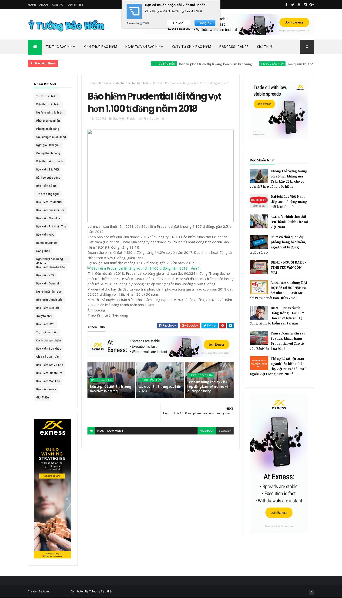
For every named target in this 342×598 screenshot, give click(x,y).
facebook (207, 430)
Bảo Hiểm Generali (48, 283)
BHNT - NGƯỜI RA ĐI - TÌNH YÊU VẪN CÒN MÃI (288, 268)
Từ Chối (178, 23)
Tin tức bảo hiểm (151, 63)
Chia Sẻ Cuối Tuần (48, 356)
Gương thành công (48, 153)
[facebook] (286, 4)
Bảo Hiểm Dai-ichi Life (50, 210)
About (44, 4)
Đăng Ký (205, 23)
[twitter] (292, 4)
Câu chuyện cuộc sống (51, 137)
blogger (225, 430)
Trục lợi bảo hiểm (47, 332)
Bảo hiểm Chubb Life (49, 299)
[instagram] (305, 4)
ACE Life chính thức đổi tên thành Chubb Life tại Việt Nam (289, 222)
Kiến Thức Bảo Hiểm (100, 47)
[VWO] (144, 23)
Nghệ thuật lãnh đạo (49, 291)
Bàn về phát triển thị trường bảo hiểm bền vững (203, 64)
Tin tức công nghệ (47, 194)
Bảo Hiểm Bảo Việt (47, 169)
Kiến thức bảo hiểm (48, 104)
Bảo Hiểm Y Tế (45, 275)
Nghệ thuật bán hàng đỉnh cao (49, 260)
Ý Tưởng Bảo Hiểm (101, 591)
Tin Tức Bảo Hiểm (60, 47)
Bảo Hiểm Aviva (46, 389)
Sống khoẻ (43, 251)
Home (32, 4)
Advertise (75, 4)
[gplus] (311, 4)
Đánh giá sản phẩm (48, 340)
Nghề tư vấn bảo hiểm (50, 112)
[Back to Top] (311, 592)
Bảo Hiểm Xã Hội (46, 185)
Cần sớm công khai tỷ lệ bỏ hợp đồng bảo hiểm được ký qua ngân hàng (207, 386)
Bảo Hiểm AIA (45, 234)
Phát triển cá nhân (48, 120)
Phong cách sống (47, 128)
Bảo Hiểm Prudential (49, 202)
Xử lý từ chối (44, 316)
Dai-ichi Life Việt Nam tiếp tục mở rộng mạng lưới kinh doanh (289, 202)
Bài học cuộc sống (48, 177)
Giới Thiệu (265, 47)
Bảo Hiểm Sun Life (48, 308)
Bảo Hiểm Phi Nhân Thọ (51, 226)
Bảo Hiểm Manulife (48, 218)
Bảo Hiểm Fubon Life (49, 373)
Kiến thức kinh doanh (49, 161)
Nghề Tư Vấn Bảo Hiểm (144, 47)
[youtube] (299, 4)
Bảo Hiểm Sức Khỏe (48, 348)
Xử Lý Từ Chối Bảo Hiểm (191, 47)
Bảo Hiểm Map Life (48, 381)
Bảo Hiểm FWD (45, 324)
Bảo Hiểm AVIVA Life (49, 365)
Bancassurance (234, 47)
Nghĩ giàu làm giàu (48, 145)
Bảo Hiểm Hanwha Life (50, 267)
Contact (58, 4)
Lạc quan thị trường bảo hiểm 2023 (302, 64)
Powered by (133, 23)
